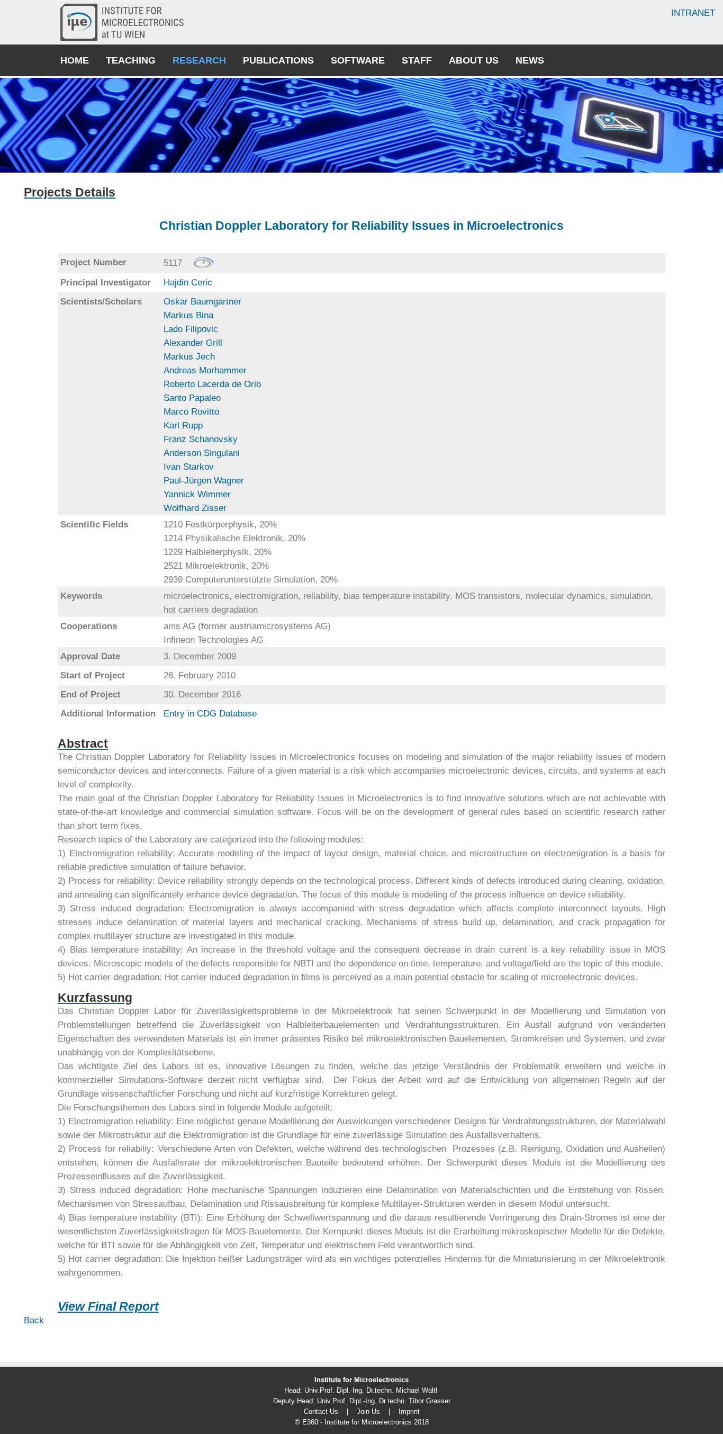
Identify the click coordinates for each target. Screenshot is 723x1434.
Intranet (693, 13)
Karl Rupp (183, 425)
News (530, 60)
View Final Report (108, 1306)
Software (358, 60)
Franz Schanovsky (201, 439)
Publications (278, 60)
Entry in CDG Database (210, 714)
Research (199, 60)
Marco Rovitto (191, 412)
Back (34, 1320)
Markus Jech (189, 357)
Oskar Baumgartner (202, 302)
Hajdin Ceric (188, 282)
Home (74, 60)
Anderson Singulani (202, 453)
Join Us (368, 1411)
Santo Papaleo (192, 398)
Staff (417, 60)
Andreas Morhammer (205, 370)
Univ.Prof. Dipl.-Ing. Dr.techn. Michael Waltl (370, 1390)
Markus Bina (188, 315)
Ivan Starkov (189, 467)
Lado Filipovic (191, 329)
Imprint (409, 1411)
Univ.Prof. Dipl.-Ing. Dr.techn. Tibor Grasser (383, 1401)
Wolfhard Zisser (195, 508)
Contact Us (321, 1411)
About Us (474, 60)
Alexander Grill (193, 343)
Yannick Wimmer (197, 494)
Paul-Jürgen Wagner (204, 481)
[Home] (126, 22)
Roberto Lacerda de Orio (212, 384)
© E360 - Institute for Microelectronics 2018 (362, 1422)
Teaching (131, 60)
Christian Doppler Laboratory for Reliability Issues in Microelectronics (361, 225)
